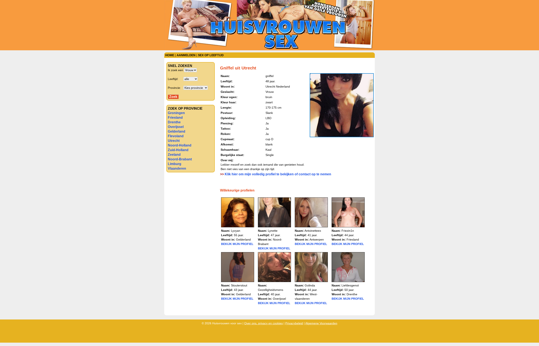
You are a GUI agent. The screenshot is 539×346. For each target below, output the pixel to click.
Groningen (176, 113)
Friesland (175, 117)
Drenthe (174, 122)
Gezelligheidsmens (270, 289)
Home (169, 55)
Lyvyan (235, 230)
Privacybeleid (294, 323)
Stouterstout (239, 285)
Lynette (273, 230)
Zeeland (174, 154)
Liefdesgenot (350, 285)
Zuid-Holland (178, 150)
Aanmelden (186, 55)
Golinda (310, 285)
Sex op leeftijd (211, 55)
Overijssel (176, 127)
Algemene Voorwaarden (321, 323)
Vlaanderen (177, 168)
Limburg (174, 164)
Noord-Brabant (180, 159)
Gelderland (176, 131)
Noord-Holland (179, 145)
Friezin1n (348, 230)
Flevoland (176, 136)
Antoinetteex (312, 230)
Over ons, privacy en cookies (263, 323)
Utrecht (174, 140)
